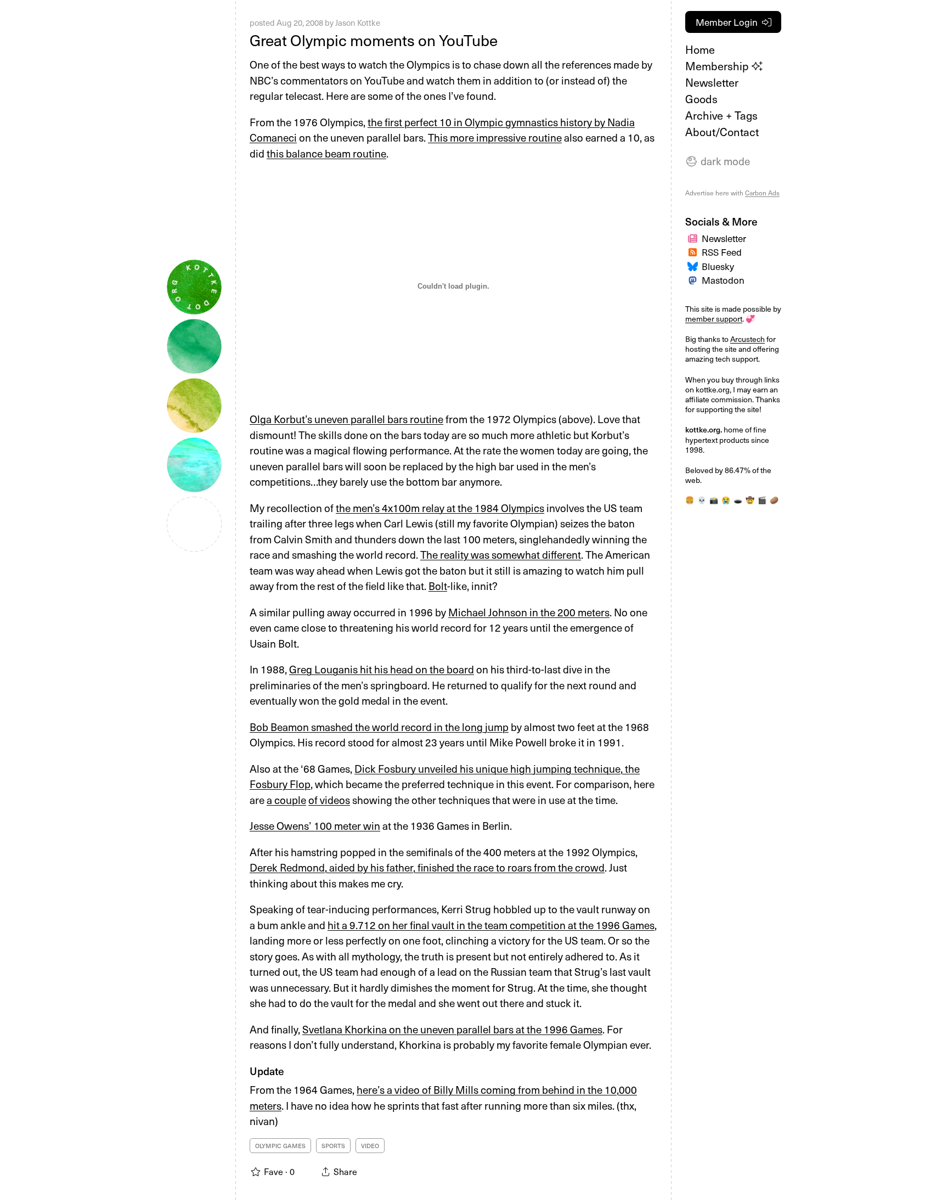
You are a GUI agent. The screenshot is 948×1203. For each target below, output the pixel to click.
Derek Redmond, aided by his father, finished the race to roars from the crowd (427, 867)
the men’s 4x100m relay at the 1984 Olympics (440, 507)
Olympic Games (280, 1145)
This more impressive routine (495, 137)
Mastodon (723, 280)
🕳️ (737, 499)
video (370, 1145)
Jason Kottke (357, 22)
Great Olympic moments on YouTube (374, 40)
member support (713, 318)
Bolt (437, 585)
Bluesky (718, 266)
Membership (718, 66)
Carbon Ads (762, 193)
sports (333, 1145)
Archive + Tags (721, 115)
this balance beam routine (326, 153)
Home (700, 49)
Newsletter (711, 82)
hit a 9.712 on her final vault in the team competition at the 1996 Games (491, 924)
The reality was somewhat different (500, 554)
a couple (286, 799)
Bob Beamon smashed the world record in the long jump (379, 726)
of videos (329, 799)
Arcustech (747, 339)
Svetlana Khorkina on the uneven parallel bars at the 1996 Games (452, 1029)
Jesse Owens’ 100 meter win (315, 825)
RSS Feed (722, 252)
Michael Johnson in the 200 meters (529, 612)
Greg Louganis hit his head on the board (381, 669)
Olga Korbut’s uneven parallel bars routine (346, 418)
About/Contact (722, 131)
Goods (701, 99)
